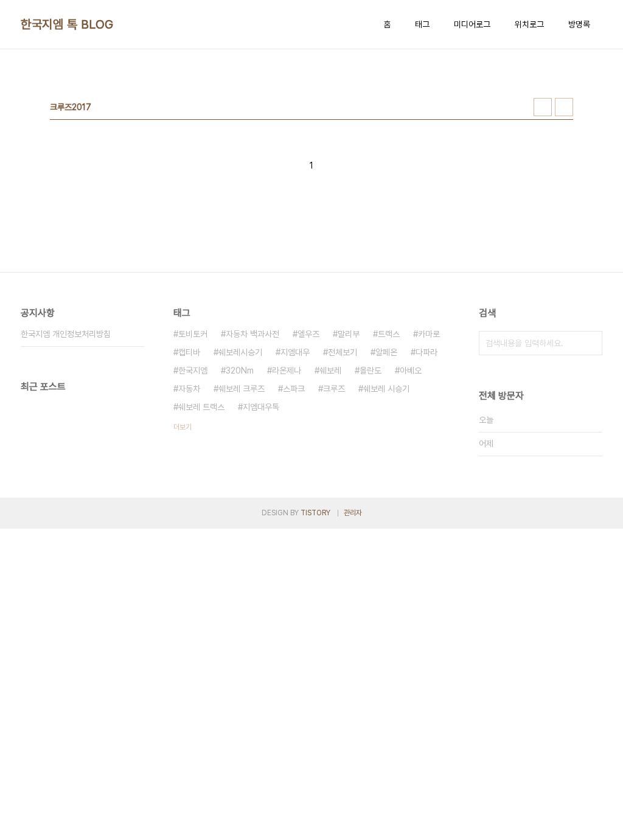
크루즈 (334, 389)
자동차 (189, 389)
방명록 (579, 24)
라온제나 (286, 370)
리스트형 (564, 107)
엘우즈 (308, 334)
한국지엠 (192, 370)
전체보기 (342, 352)
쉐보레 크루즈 (241, 389)
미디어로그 (472, 24)
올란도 (370, 370)
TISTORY (315, 513)
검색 (590, 343)
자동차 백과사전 (252, 334)
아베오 (411, 370)
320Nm (240, 370)
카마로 (429, 334)
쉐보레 (330, 370)
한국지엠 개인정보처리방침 (66, 334)
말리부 (349, 334)
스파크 (294, 389)
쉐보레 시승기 (386, 389)
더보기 (182, 427)
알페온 (386, 352)
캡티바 (189, 352)
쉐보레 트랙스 (201, 407)
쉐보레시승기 (240, 352)
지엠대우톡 (261, 407)
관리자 (353, 513)
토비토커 (192, 334)
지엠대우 (295, 352)
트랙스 (389, 334)
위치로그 (529, 24)
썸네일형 (543, 107)
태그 (422, 24)
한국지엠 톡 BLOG (67, 24)
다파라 (426, 352)
